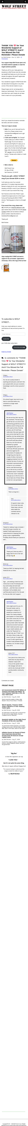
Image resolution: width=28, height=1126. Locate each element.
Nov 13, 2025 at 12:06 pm (11, 414)
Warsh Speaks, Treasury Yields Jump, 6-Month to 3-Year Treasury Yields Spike (13, 706)
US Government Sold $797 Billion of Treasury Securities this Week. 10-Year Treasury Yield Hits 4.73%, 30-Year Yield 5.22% (14, 692)
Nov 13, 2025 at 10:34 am (11, 548)
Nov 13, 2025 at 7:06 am (8, 376)
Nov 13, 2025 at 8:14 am (8, 524)
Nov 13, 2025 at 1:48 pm (13, 488)
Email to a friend (6, 351)
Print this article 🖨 (19, 347)
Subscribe (6, 339)
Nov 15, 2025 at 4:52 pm (16, 500)
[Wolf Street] (14, 8)
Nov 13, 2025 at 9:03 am (8, 565)
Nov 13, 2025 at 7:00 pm (13, 654)
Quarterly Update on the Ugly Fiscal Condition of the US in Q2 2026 (14, 720)
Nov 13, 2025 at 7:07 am (8, 396)
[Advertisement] (14, 27)
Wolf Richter (10, 413)
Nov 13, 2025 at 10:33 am (11, 603)
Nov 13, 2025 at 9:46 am (8, 578)
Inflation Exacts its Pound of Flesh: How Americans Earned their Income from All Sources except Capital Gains (13, 735)
